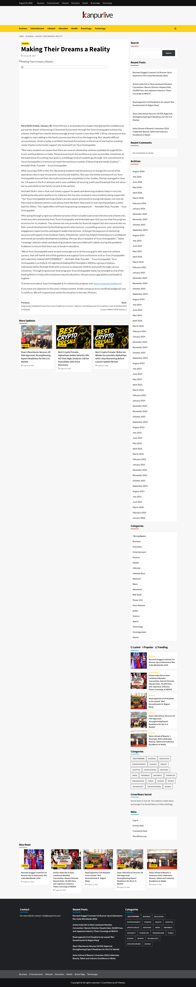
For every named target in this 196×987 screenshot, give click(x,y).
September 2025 (140, 230)
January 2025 (139, 272)
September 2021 (140, 486)
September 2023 (140, 358)
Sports (136, 621)
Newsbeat (137, 589)
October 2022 (139, 416)
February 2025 (139, 267)
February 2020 (139, 512)
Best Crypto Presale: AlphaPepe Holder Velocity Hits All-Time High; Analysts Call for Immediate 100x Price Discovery (73, 358)
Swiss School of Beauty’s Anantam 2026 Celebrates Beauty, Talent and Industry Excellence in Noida (151, 131)
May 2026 (137, 187)
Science (136, 616)
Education (75, 3)
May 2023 (137, 379)
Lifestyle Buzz (139, 573)
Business (40, 3)
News (135, 584)
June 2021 (137, 502)
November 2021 (140, 475)
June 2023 (137, 374)
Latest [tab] (137, 647)
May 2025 (137, 251)
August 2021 (139, 491)
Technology (107, 3)
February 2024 (139, 331)
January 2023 (139, 400)
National (137, 578)
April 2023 (137, 384)
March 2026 (138, 198)
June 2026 (137, 182)
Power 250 (138, 600)
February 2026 (139, 203)
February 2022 (139, 459)
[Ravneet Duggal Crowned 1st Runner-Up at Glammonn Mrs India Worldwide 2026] (139, 660)
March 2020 (138, 507)
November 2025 (140, 219)
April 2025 (137, 256)
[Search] (175, 28)
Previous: (47, 306)
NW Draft (137, 594)
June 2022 (137, 438)
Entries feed (138, 825)
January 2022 (139, 464)
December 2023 (140, 342)
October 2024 (139, 288)
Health (85, 3)
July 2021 (137, 496)
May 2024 (137, 315)
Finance (136, 557)
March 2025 (138, 262)
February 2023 (139, 395)
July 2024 (137, 304)
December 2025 (140, 214)
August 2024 (139, 299)
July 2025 (137, 240)
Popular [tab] (148, 647)
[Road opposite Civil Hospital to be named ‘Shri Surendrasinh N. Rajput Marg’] (139, 700)
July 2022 (137, 432)
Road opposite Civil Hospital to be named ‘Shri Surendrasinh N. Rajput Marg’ (153, 103)
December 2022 (140, 406)
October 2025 (139, 224)
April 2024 (137, 320)
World (136, 637)
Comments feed (140, 831)
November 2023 (140, 347)
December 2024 (140, 278)
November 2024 (140, 283)
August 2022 (139, 427)
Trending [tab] (162, 647)
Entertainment (53, 3)
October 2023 (139, 352)
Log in (135, 820)
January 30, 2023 (29, 56)
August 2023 (139, 363)
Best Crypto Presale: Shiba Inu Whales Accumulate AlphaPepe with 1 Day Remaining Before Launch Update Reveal (111, 357)
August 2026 (139, 171)
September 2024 (140, 294)
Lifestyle (65, 3)
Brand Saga (95, 3)
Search (135, 43)
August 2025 (139, 235)
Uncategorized (139, 632)
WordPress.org (139, 836)
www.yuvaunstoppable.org (108, 283)
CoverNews (106, 982)
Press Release (139, 605)
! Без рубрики (139, 536)
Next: (100, 306)
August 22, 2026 (28, 365)
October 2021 (139, 480)
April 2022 (137, 448)
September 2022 (140, 422)
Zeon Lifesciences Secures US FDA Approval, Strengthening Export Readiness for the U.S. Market (36, 357)
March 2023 (138, 390)
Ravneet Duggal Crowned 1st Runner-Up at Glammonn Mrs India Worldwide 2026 (152, 74)
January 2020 (139, 518)
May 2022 (137, 443)
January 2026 (139, 208)
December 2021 (140, 470)
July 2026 (137, 176)
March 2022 (138, 454)
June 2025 (137, 246)
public (135, 610)
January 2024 (139, 336)
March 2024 (138, 326)
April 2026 (137, 192)
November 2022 (140, 411)
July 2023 (137, 368)
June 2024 (137, 310)
